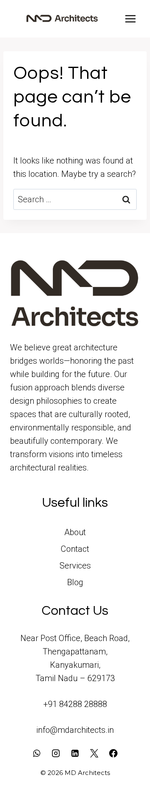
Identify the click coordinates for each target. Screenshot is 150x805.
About (75, 532)
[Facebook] (113, 753)
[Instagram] (56, 753)
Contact (75, 549)
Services (75, 566)
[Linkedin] (75, 753)
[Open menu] (130, 18)
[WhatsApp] (36, 753)
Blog (75, 582)
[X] (94, 753)
